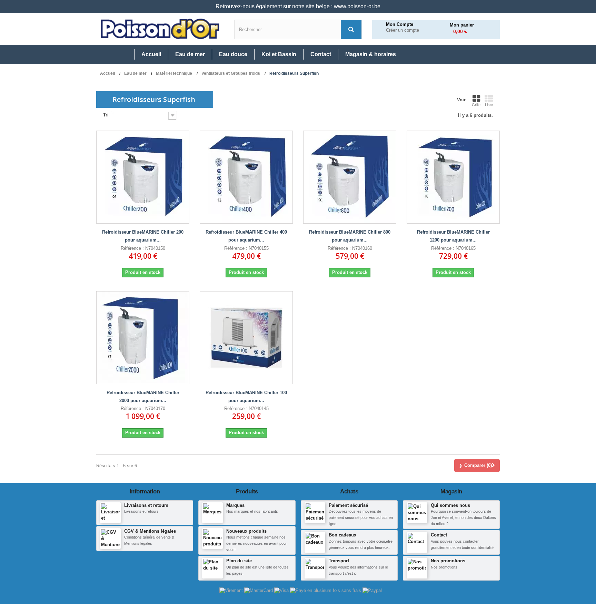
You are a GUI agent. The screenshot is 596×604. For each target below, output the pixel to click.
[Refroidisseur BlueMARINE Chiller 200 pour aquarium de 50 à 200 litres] (143, 177)
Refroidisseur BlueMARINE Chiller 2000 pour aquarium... (143, 396)
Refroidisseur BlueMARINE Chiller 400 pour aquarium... (246, 236)
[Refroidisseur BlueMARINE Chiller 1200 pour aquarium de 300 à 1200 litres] (453, 177)
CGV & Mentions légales (150, 531)
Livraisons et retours (146, 505)
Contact (439, 535)
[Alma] (326, 590)
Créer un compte (402, 30)
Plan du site (239, 560)
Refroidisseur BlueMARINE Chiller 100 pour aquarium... (246, 396)
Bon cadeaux (342, 535)
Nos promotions (448, 560)
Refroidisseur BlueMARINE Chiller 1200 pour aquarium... (453, 236)
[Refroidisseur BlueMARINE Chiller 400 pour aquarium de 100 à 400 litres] (246, 177)
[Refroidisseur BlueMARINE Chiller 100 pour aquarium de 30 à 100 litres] (246, 337)
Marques (235, 505)
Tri (106, 114)
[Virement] (231, 590)
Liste (489, 105)
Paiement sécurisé (348, 505)
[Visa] (282, 590)
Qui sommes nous (450, 505)
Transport (339, 560)
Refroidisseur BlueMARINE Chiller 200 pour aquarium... (142, 236)
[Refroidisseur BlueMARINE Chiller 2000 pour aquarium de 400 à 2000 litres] (143, 337)
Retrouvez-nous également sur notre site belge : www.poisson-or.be (298, 6)
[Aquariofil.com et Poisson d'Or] (160, 29)
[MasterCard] (259, 590)
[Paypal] (372, 590)
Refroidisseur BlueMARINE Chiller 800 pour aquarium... (349, 236)
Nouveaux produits (246, 531)
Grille (476, 105)
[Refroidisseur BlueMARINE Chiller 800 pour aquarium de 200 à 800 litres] (350, 177)
